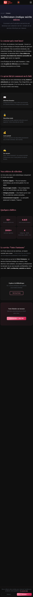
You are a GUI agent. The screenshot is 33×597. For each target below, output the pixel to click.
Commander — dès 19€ (16, 318)
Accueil (2, 13)
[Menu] (30, 2)
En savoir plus (24, 591)
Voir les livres (16, 293)
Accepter (24, 594)
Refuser (9, 594)
